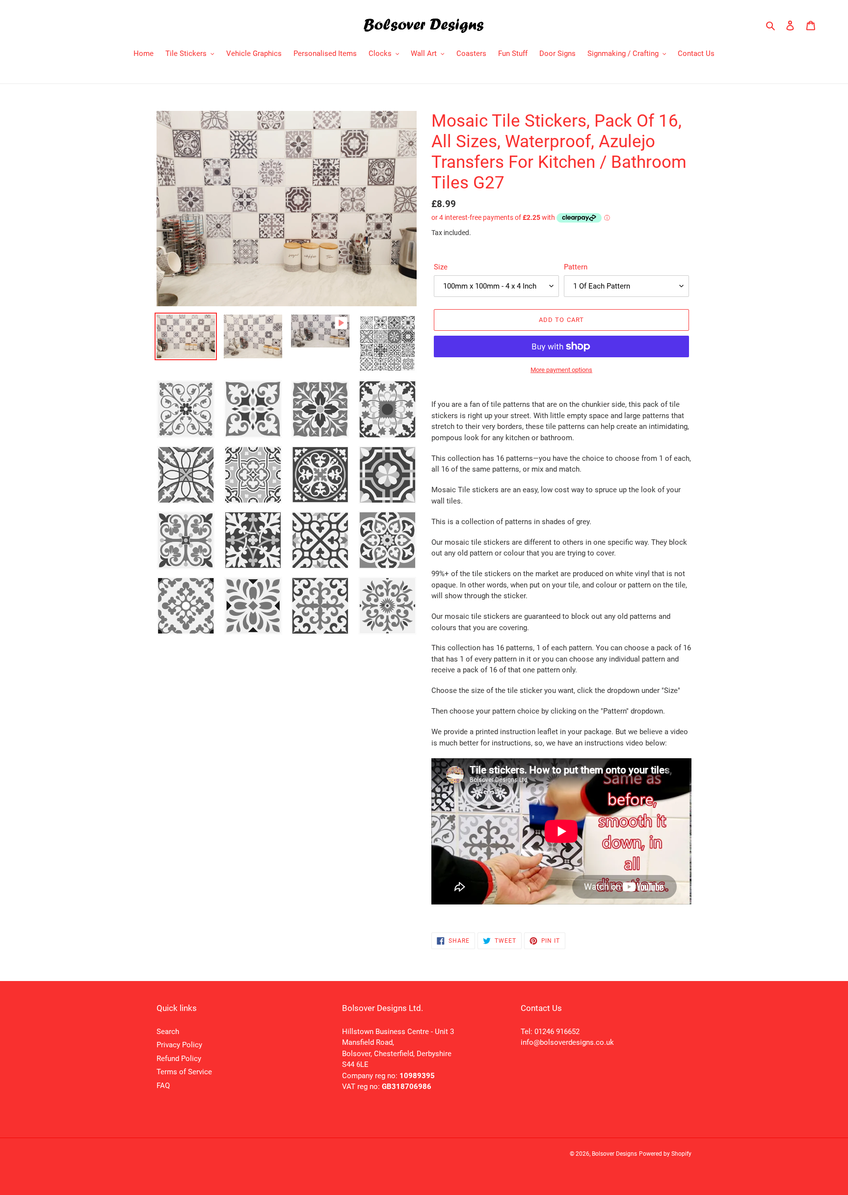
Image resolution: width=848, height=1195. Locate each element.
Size (441, 267)
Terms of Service (184, 1071)
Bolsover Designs (614, 1153)
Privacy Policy (179, 1044)
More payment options (561, 369)
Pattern (575, 267)
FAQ (163, 1085)
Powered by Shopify (665, 1153)
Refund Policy (179, 1058)
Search (168, 1031)
